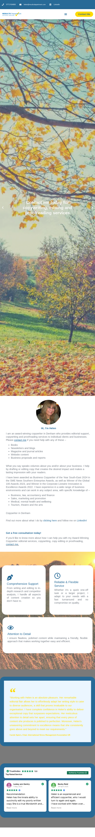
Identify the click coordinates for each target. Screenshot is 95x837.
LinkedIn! (82, 520)
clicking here (50, 520)
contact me (12, 544)
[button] (66, 14)
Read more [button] (12, 807)
